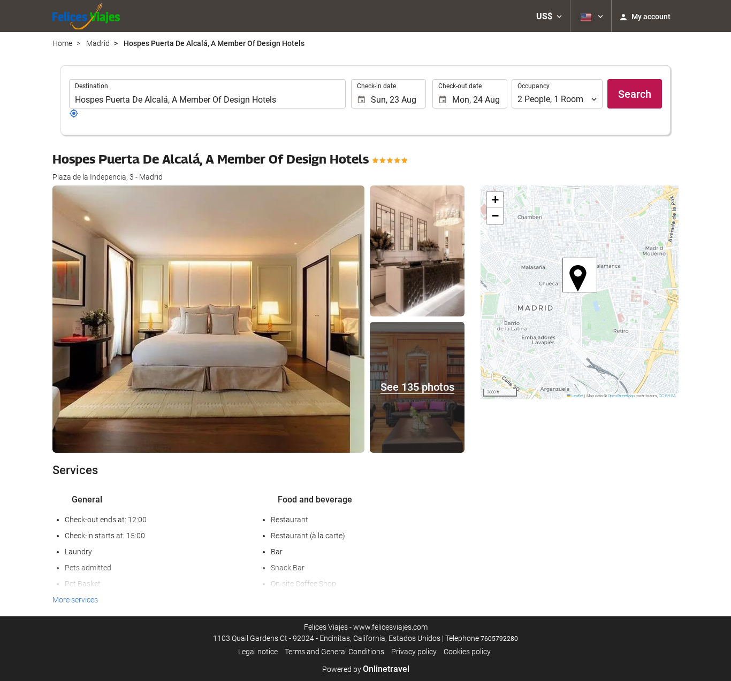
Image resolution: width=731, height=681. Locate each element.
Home (62, 43)
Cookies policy (467, 651)
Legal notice (258, 651)
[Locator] (74, 115)
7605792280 (499, 639)
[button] (549, 16)
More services (75, 599)
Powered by (365, 669)
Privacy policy (414, 651)
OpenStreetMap (621, 395)
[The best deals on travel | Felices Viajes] (86, 16)
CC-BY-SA (667, 395)
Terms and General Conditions (334, 651)
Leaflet (576, 395)
